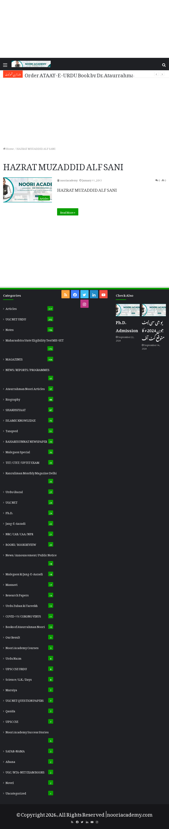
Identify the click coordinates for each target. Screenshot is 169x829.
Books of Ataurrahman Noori (25, 626)
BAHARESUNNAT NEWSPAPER (26, 440)
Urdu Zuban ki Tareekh (22, 605)
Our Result (13, 636)
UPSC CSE (12, 720)
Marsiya (11, 689)
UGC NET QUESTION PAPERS (25, 699)
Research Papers (17, 594)
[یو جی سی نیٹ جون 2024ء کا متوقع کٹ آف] (154, 310)
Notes (10, 329)
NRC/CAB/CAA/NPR (19, 533)
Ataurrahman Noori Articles (25, 388)
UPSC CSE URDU (16, 668)
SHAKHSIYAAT (16, 409)
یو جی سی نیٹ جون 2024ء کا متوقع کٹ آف (153, 329)
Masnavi (12, 584)
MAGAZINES (14, 358)
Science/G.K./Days (19, 678)
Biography (13, 398)
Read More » (67, 211)
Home (10, 148)
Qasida (10, 710)
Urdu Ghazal (14, 491)
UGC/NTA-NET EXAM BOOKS (25, 771)
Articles (11, 308)
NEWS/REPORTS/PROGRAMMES (27, 369)
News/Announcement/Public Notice (31, 554)
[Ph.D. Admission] (128, 310)
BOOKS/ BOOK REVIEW (21, 543)
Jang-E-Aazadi (16, 522)
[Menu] (5, 65)
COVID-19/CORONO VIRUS (23, 615)
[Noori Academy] (31, 64)
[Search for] (164, 65)
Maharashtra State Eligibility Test (35, 339)
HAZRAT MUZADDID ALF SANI (87, 189)
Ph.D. (9, 512)
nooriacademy (69, 180)
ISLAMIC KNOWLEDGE (21, 419)
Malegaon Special (18, 451)
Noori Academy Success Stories (27, 731)
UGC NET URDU (16, 318)
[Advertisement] (84, 29)
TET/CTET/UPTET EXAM (22, 461)
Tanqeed (12, 430)
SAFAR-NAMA (15, 750)
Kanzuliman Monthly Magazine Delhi (31, 472)
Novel (10, 782)
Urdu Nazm (13, 657)
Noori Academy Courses (22, 647)
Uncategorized (16, 792)
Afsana (10, 761)
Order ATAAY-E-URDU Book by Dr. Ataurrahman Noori (88, 74)
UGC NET (12, 501)
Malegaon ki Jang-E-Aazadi (24, 573)
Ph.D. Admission (127, 325)
